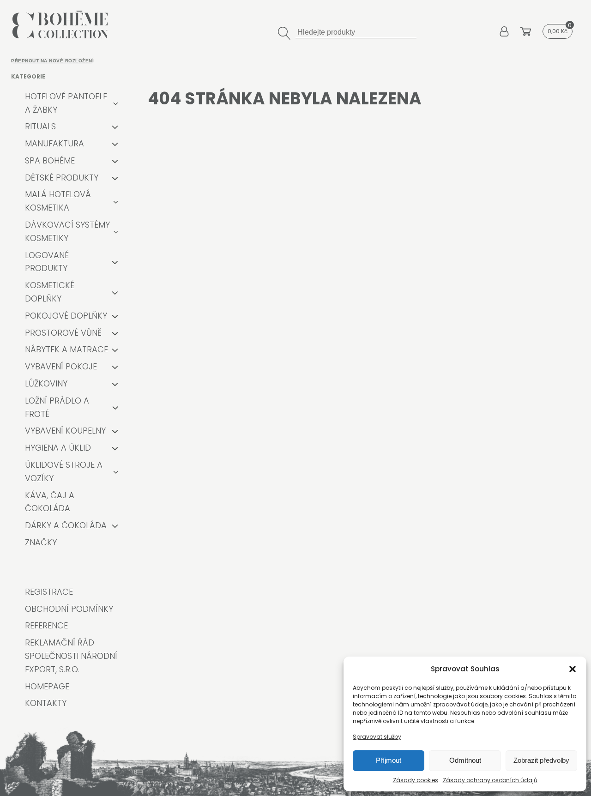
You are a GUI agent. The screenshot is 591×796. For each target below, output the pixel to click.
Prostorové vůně (63, 332)
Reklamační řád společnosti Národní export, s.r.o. (71, 656)
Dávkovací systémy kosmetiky (67, 231)
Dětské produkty (61, 177)
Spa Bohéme (50, 160)
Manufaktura (54, 143)
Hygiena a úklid (58, 447)
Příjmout (388, 760)
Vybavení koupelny (65, 430)
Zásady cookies (415, 780)
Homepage (47, 686)
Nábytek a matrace (66, 349)
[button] (572, 669)
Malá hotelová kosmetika (58, 200)
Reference (46, 625)
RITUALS (40, 126)
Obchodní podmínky (69, 609)
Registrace (49, 591)
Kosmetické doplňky (49, 291)
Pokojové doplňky (66, 315)
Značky (41, 542)
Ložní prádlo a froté (57, 407)
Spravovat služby (377, 737)
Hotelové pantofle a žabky (66, 102)
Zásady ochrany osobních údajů (490, 780)
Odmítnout (465, 760)
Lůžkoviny (46, 383)
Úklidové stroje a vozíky (64, 471)
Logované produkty (47, 261)
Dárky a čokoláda (66, 525)
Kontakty (45, 703)
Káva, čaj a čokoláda (49, 501)
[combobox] (356, 31)
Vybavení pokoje (61, 366)
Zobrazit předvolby (541, 760)
